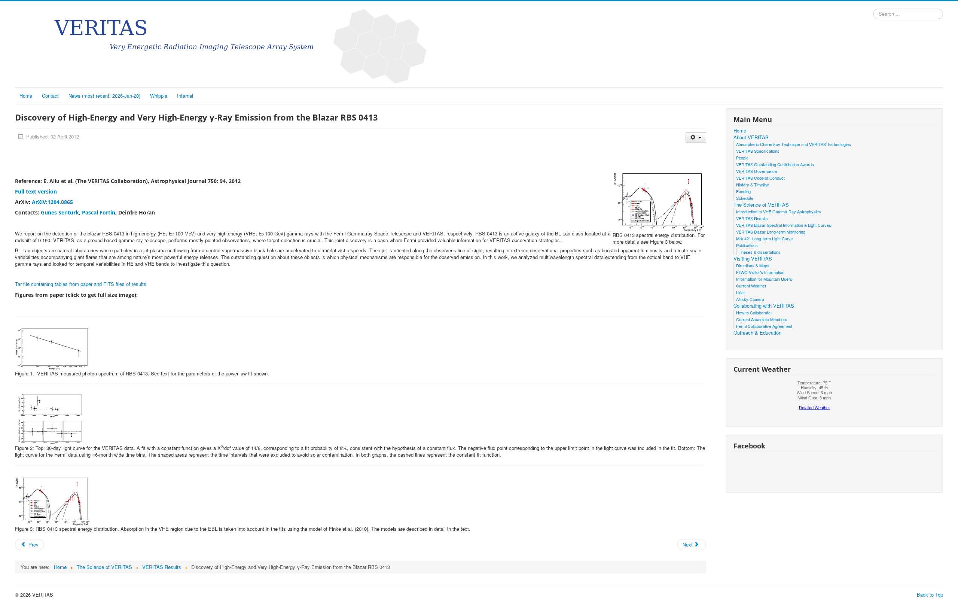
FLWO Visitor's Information (760, 272)
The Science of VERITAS (761, 204)
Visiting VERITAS (752, 258)
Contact (50, 95)
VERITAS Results (752, 218)
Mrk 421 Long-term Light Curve (764, 238)
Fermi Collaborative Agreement (764, 326)
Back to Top (930, 594)
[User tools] (696, 137)
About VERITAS (751, 137)
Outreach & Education (757, 332)
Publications (747, 245)
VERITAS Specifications (757, 151)
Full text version (36, 191)
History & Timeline (752, 185)
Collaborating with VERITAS (763, 305)
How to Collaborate (753, 313)
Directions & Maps (752, 265)
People (742, 158)
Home (25, 95)
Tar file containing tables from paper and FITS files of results (80, 283)
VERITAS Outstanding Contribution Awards (775, 164)
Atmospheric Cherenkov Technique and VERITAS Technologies (793, 144)
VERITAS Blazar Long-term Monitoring (770, 232)
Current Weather (751, 286)
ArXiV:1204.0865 (52, 201)
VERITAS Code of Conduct (760, 178)
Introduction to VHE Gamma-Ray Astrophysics (778, 211)
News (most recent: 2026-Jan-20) (104, 95)
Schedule (744, 198)
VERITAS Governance (756, 171)
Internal (185, 95)
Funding (743, 191)
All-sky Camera (750, 299)
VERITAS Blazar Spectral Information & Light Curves (783, 225)
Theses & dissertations (760, 252)
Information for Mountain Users (764, 279)
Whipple (158, 95)
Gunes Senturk (60, 212)
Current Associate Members (761, 319)
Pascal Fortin (98, 212)
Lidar (740, 292)
